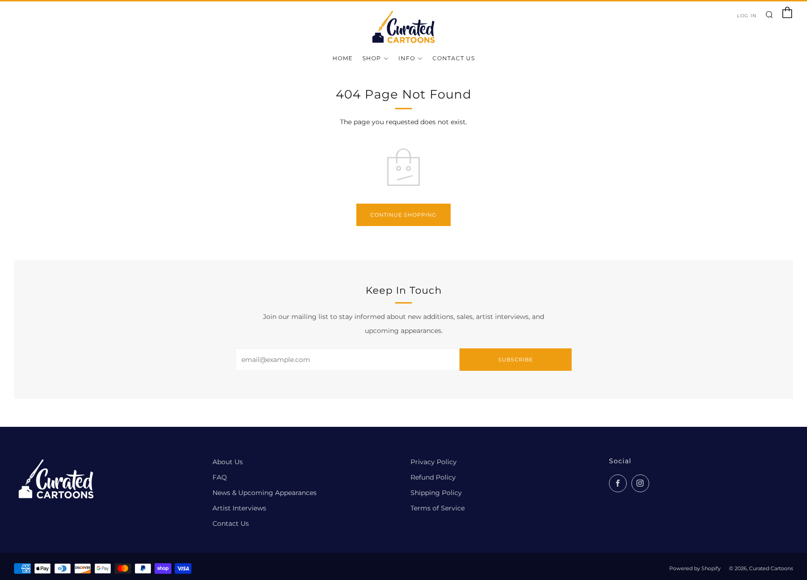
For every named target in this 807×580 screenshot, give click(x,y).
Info (406, 58)
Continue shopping (403, 215)
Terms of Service (438, 508)
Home (343, 58)
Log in (747, 16)
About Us (227, 462)
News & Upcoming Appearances (264, 492)
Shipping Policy (436, 492)
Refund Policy (433, 477)
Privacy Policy (434, 462)
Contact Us (453, 58)
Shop (371, 58)
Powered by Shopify (695, 568)
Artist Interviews (239, 508)
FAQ (219, 477)
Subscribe (515, 359)
